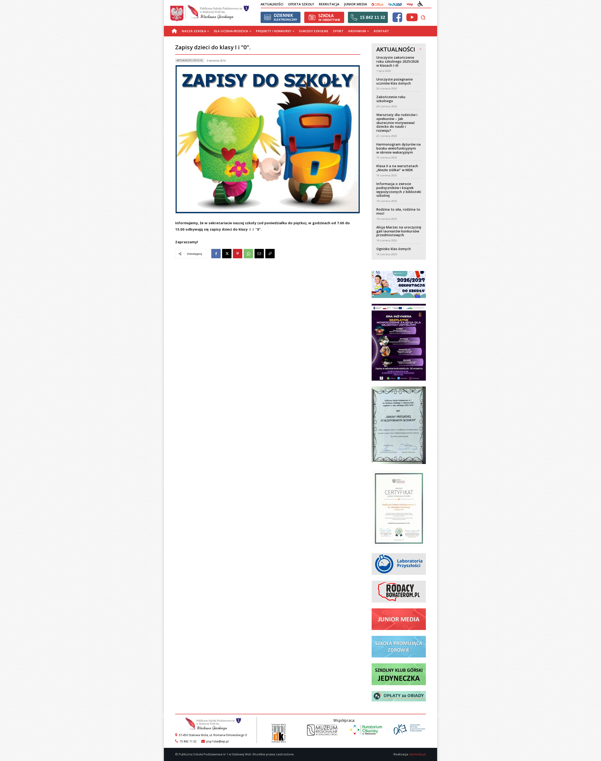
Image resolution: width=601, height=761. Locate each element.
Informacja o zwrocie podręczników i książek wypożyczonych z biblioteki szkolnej (398, 190)
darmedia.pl (417, 754)
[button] (423, 17)
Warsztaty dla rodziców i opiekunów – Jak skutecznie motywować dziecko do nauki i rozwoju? (396, 122)
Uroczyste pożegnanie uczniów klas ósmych (394, 81)
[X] (226, 253)
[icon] (397, 20)
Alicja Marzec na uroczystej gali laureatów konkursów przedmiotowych (398, 231)
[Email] (259, 253)
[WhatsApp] (248, 253)
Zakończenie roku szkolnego (390, 99)
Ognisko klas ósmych (393, 249)
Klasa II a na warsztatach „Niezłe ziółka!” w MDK (397, 168)
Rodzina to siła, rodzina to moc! (398, 211)
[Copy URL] (270, 253)
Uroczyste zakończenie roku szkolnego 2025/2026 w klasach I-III (397, 61)
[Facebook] (216, 253)
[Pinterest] (237, 253)
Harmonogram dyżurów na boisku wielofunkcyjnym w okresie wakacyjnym (398, 148)
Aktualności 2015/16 (190, 60)
